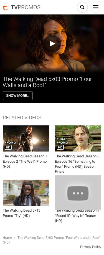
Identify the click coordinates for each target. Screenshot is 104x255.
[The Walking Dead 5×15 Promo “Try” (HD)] (26, 193)
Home (7, 238)
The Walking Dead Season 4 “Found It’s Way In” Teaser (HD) (77, 215)
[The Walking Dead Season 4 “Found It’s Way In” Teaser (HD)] (78, 193)
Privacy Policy (90, 247)
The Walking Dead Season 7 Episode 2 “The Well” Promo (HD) (25, 161)
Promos (25, 7)
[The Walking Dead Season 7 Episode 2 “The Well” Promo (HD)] (26, 138)
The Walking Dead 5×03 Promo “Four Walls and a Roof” (47, 82)
